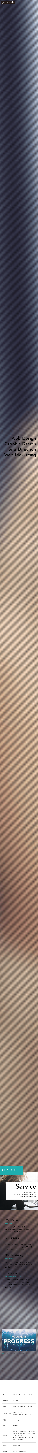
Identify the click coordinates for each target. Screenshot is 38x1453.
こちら (14, 1451)
